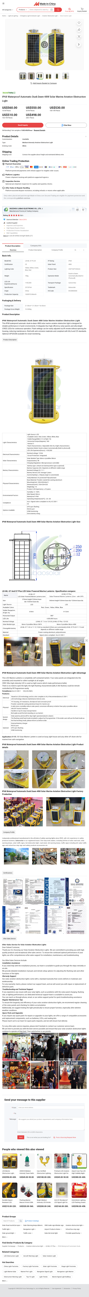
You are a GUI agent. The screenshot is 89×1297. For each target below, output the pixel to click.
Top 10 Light (30, 1277)
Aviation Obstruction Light (50, 16)
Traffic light (6, 1229)
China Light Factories (11, 1266)
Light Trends (43, 1277)
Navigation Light (29, 1229)
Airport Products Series (52, 1229)
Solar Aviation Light (66, 16)
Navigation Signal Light (45, 1271)
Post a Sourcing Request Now (64, 1137)
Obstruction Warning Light (13, 1277)
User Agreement (56, 1288)
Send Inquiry (23, 125)
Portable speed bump (73, 1233)
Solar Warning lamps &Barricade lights (36, 1225)
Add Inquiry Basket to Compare (45, 83)
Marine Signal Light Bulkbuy (61, 1277)
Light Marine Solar (10, 1271)
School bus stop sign (73, 1229)
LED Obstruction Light (11, 1256)
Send (20, 1137)
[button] (79, 250)
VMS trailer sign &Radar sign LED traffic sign (59, 1225)
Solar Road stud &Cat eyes (11, 1225)
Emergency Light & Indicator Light (30, 16)
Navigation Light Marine (65, 1271)
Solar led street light (51, 1233)
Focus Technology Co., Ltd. (30, 1288)
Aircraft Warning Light (30, 1256)
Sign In (5, 236)
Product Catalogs (33, 1221)
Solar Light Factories (50, 1266)
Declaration (67, 1288)
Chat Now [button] (67, 125)
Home (4, 16)
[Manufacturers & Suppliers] (44, 4)
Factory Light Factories (30, 1266)
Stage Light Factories (68, 1266)
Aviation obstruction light (74, 1225)
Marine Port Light (26, 1271)
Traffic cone (27, 1233)
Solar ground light (8, 1233)
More (4, 1281)
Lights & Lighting (13, 16)
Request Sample (39, 130)
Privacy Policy (77, 1288)
